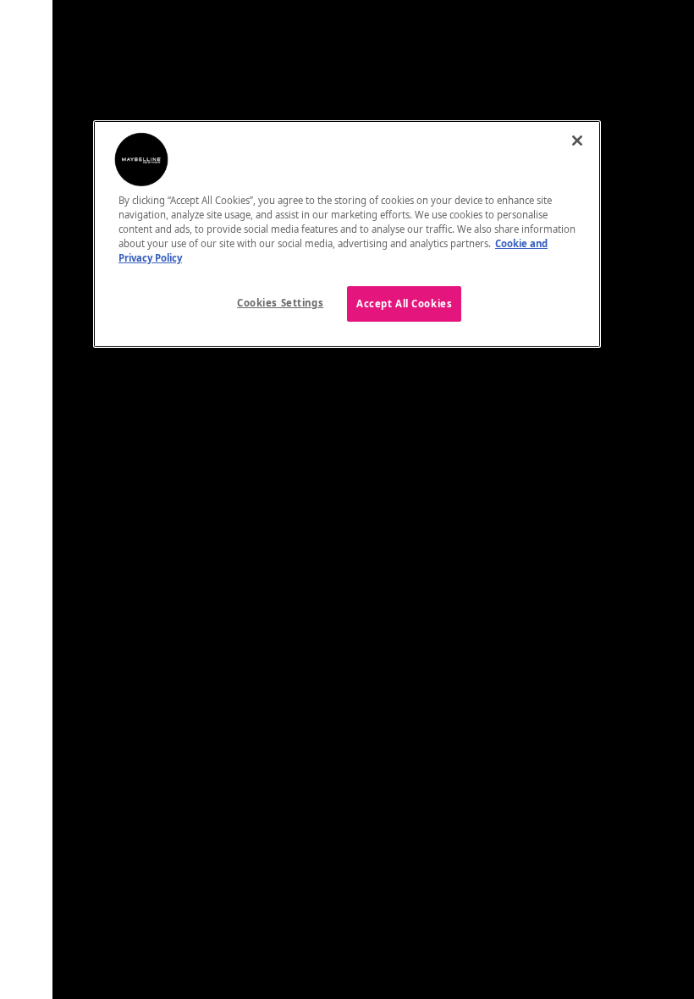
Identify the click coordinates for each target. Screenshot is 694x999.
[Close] (577, 140)
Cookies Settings (280, 302)
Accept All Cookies (404, 303)
